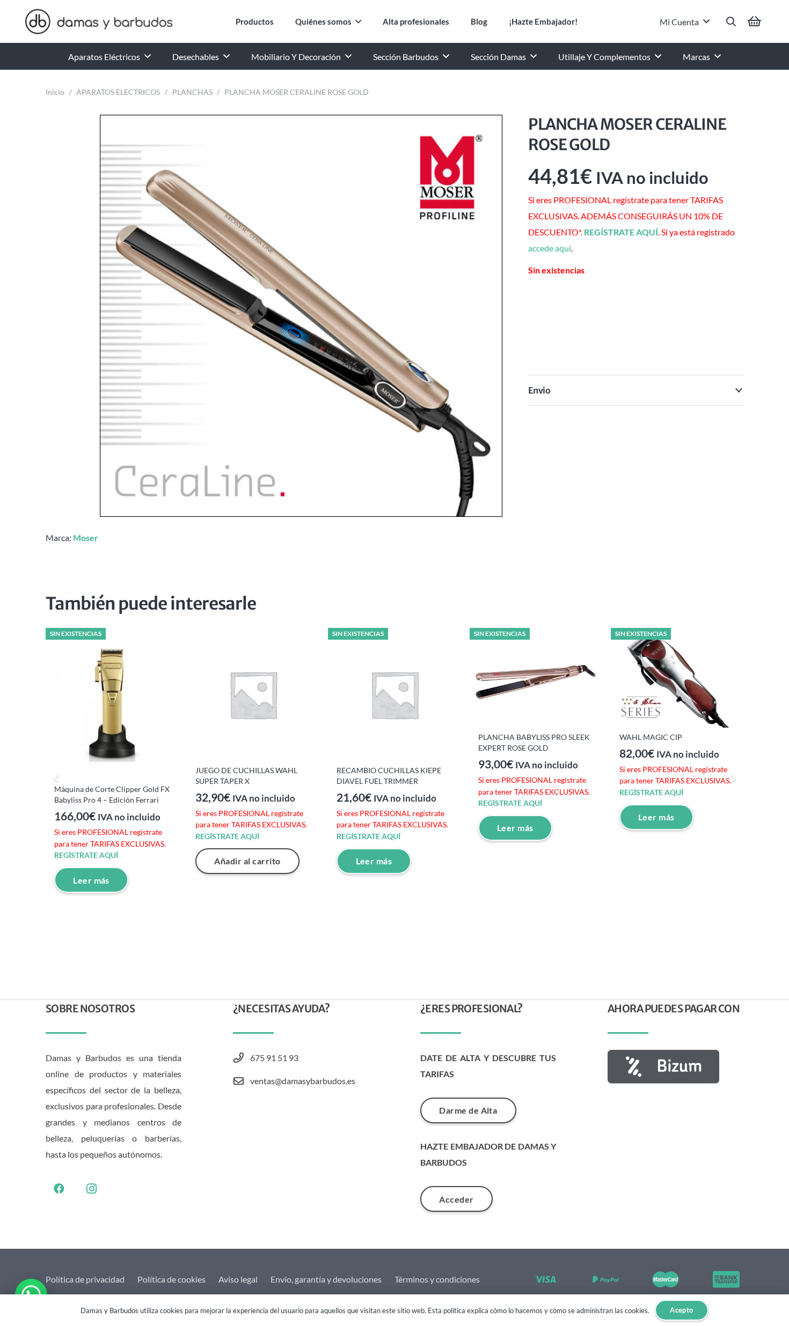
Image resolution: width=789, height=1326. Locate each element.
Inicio (55, 92)
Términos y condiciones (437, 1279)
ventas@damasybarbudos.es (302, 1081)
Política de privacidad (85, 1279)
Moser (85, 537)
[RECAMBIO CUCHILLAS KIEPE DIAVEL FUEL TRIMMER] (394, 694)
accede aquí (549, 248)
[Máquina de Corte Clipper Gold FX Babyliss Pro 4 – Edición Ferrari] (112, 704)
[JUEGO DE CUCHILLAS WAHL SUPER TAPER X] (253, 694)
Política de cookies (171, 1279)
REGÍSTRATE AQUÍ (621, 232)
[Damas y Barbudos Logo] (98, 21)
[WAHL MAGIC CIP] (677, 677)
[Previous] (56, 778)
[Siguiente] (733, 778)
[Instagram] (91, 1188)
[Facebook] (59, 1188)
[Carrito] (755, 21)
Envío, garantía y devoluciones (326, 1279)
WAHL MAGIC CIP (650, 737)
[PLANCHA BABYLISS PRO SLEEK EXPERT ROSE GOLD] (536, 677)
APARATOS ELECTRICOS (118, 92)
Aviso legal (238, 1279)
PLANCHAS (192, 92)
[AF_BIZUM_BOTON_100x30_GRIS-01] (675, 1067)
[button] (358, 21)
